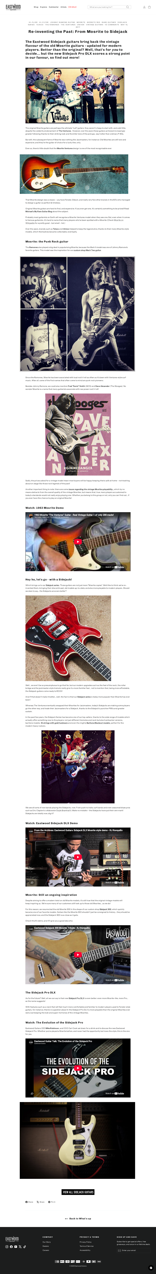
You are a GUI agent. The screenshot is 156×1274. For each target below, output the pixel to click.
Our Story (47, 1242)
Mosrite (81, 22)
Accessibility (85, 1250)
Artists (64, 7)
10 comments (112, 25)
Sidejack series (84, 697)
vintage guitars (94, 25)
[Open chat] (151, 1268)
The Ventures (68, 25)
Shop (36, 7)
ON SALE (72, 7)
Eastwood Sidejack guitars (56, 42)
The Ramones (52, 25)
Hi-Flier (33, 22)
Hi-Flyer (44, 22)
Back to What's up (80, 1218)
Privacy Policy (86, 1242)
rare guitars (109, 22)
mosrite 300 (93, 22)
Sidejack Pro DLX (77, 53)
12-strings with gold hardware (54, 723)
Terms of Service (86, 1246)
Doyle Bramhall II (63, 810)
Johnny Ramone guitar (62, 22)
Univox (81, 25)
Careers (46, 1250)
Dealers (46, 1246)
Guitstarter (54, 7)
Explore (43, 7)
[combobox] (109, 7)
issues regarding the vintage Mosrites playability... (91, 489)
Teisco (40, 25)
